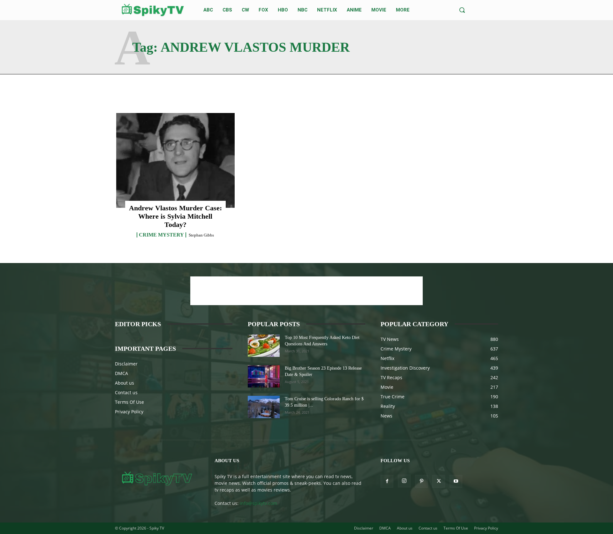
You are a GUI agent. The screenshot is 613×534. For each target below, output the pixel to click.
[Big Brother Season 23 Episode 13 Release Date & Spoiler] (264, 376)
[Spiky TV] (153, 10)
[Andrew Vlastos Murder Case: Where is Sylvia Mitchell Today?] (175, 160)
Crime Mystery (161, 234)
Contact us (126, 392)
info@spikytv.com (258, 503)
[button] (462, 10)
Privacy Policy (129, 412)
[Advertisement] (306, 290)
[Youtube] (456, 481)
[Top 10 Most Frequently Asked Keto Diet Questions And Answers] (264, 346)
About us (124, 383)
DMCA (121, 373)
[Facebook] (387, 481)
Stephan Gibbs (201, 235)
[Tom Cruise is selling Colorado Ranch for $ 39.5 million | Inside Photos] (264, 407)
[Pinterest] (421, 481)
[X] (438, 481)
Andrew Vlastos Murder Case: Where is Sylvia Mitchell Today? (175, 216)
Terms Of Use (129, 402)
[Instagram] (404, 481)
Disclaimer (126, 364)
